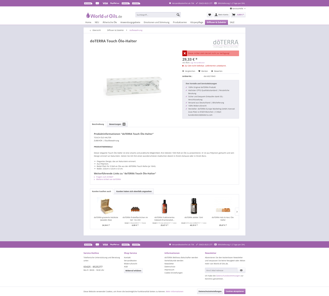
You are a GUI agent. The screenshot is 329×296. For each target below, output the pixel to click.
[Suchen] (178, 14)
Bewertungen (117, 124)
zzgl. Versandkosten (197, 63)
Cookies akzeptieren (235, 291)
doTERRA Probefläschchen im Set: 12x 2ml (135, 218)
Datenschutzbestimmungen (228, 275)
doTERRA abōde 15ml (194, 217)
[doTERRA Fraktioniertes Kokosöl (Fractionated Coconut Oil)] (164, 206)
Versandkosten (130, 260)
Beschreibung (98, 124)
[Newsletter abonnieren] (241, 270)
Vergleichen (190, 71)
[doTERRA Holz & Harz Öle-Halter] (223, 206)
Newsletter (169, 263)
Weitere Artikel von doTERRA (108, 179)
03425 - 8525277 (93, 266)
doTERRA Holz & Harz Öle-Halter (223, 218)
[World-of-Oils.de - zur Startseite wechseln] (104, 15)
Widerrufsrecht (130, 263)
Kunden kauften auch (101, 191)
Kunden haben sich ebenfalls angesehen (134, 191)
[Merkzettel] (209, 14)
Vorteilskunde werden (173, 260)
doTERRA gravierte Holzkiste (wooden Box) (106, 218)
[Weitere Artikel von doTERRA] (226, 43)
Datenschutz (169, 266)
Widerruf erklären (133, 270)
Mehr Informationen (174, 291)
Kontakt (127, 257)
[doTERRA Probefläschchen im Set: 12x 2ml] (135, 206)
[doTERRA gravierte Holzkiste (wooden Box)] (106, 206)
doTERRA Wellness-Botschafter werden (181, 257)
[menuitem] (158, 14)
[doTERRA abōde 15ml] (193, 206)
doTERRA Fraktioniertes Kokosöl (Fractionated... (164, 218)
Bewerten (218, 71)
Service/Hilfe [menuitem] (238, 8)
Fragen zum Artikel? (104, 177)
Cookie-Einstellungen (173, 273)
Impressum (169, 269)
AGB (126, 266)
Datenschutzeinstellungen (210, 291)
